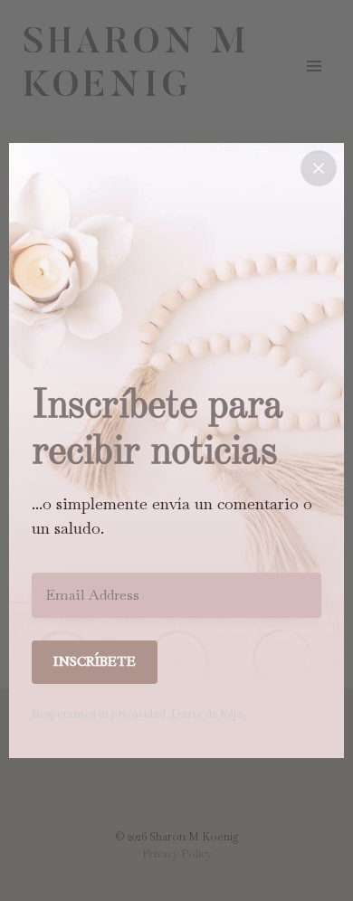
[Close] (319, 168)
